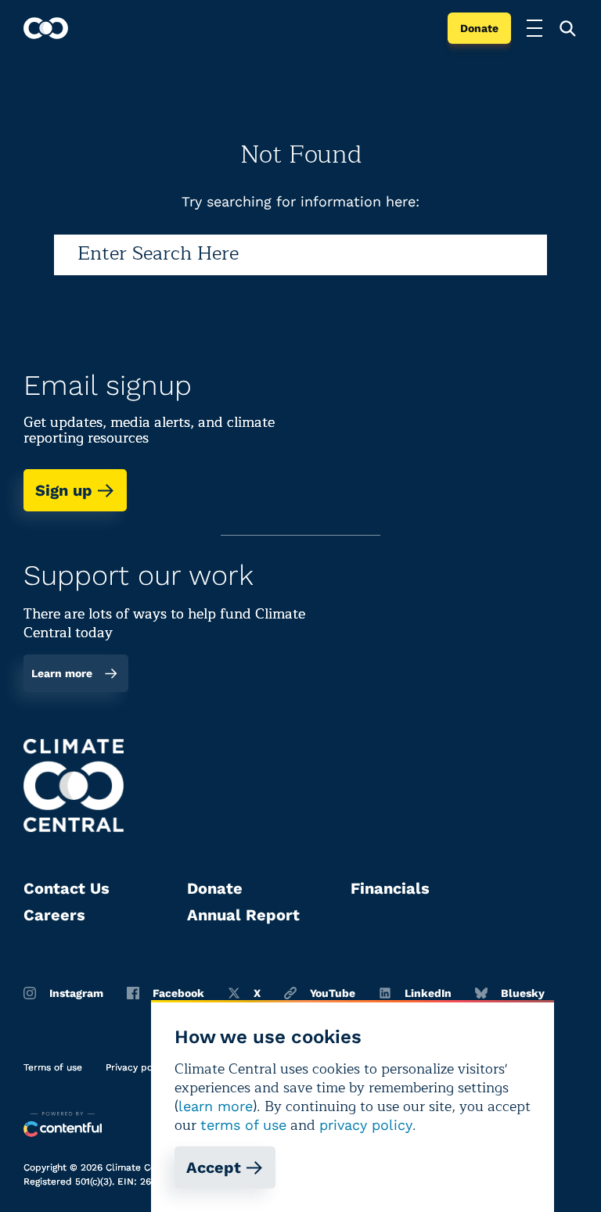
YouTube (332, 993)
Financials (390, 888)
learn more (215, 1106)
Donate (479, 28)
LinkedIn (428, 993)
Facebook (178, 993)
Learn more (61, 673)
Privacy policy (137, 1067)
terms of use (243, 1125)
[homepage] (45, 28)
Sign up (63, 490)
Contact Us (66, 888)
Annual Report (243, 914)
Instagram (76, 993)
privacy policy (365, 1125)
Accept (213, 1167)
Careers (54, 914)
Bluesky (523, 993)
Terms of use (52, 1067)
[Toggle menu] (534, 28)
